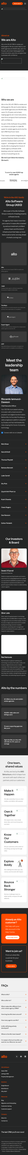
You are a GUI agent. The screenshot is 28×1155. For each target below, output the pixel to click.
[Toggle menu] (25, 3)
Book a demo (17, 3)
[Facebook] (20, 1056)
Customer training (6, 1106)
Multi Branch (4, 1088)
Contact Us (4, 1121)
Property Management (7, 1076)
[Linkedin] (25, 1056)
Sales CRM (4, 1071)
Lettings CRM (5, 1074)
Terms (3, 1151)
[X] (16, 1056)
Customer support (6, 1109)
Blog (2, 1100)
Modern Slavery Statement (13, 1151)
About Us (3, 1118)
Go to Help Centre (12, 937)
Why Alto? (4, 1091)
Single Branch (5, 1085)
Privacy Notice (22, 1149)
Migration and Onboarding (8, 1103)
